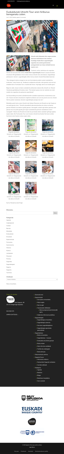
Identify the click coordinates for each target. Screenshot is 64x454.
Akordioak (30, 451)
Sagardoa (9, 261)
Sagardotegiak (10, 264)
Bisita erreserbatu (42, 335)
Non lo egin (40, 305)
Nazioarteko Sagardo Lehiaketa (46, 362)
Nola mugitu (40, 302)
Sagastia (8, 270)
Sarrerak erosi (39, 295)
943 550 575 (10, 311)
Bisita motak (40, 343)
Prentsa (8, 259)
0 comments (23, 17)
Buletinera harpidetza (43, 378)
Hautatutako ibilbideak (43, 308)
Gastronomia (10, 245)
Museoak (9, 256)
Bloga (39, 375)
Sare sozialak (41, 381)
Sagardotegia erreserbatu (44, 320)
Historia (8, 248)
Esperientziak (10, 239)
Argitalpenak (10, 223)
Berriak (8, 228)
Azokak (8, 226)
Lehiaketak (9, 253)
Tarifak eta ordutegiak (43, 349)
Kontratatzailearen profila (41, 451)
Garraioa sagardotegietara (44, 325)
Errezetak (9, 237)
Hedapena (38, 368)
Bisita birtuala (41, 352)
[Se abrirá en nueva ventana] (18, 314)
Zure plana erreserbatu (43, 299)
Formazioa (9, 242)
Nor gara (16, 451)
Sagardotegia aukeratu (43, 322)
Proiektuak (23, 451)
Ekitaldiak (9, 231)
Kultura (8, 250)
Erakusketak (9, 234)
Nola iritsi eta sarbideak (44, 346)
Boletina (39, 372)
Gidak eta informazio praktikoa (46, 315)
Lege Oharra (32, 447)
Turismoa (9, 273)
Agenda (8, 220)
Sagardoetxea (39, 333)
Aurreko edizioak (42, 365)
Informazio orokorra (42, 359)
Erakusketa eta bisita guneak (45, 341)
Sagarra (8, 267)
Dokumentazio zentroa (41, 354)
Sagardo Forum (39, 357)
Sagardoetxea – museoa (44, 338)
